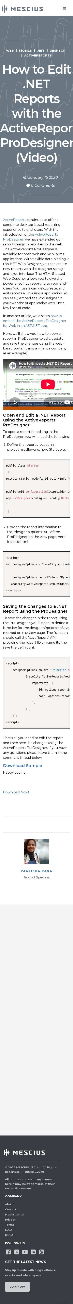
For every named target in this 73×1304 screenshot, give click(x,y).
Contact (10, 1209)
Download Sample (22, 765)
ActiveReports (38, 55)
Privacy (10, 1219)
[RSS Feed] (41, 1251)
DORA (9, 1234)
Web (10, 50)
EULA (8, 1229)
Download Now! (16, 792)
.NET (40, 50)
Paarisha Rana (36, 871)
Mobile (25, 50)
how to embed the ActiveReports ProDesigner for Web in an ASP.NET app (34, 321)
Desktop (57, 50)
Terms (9, 1224)
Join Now (17, 1286)
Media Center (15, 1214)
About (9, 1204)
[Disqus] (36, 968)
